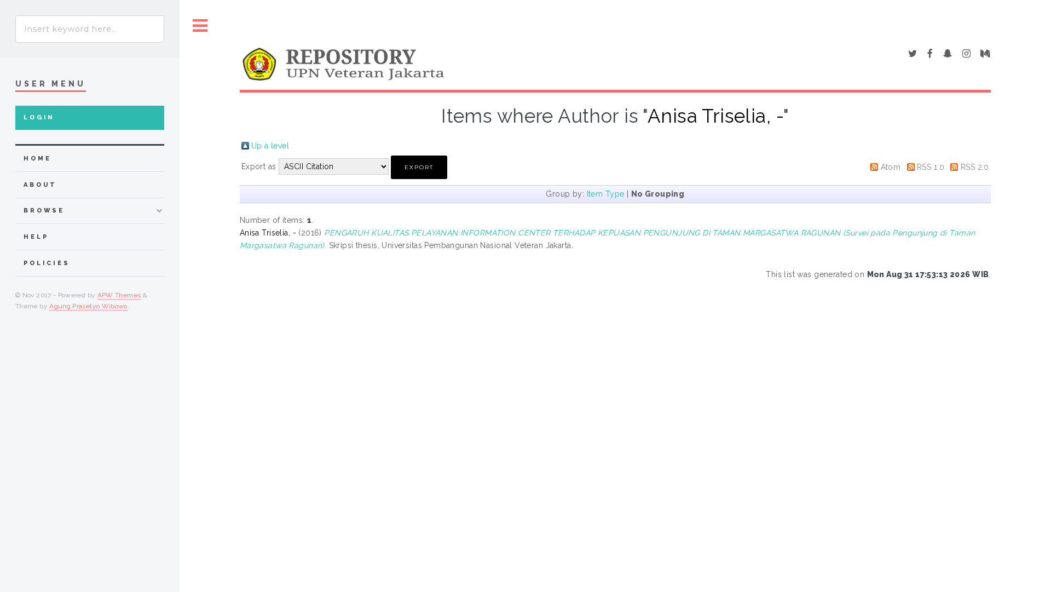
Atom (891, 167)
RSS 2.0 (975, 167)
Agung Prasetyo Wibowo (88, 306)
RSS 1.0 (930, 167)
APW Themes (119, 295)
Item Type (606, 193)
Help (36, 236)
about (40, 184)
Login (39, 117)
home (37, 158)
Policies (47, 263)
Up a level (270, 145)
